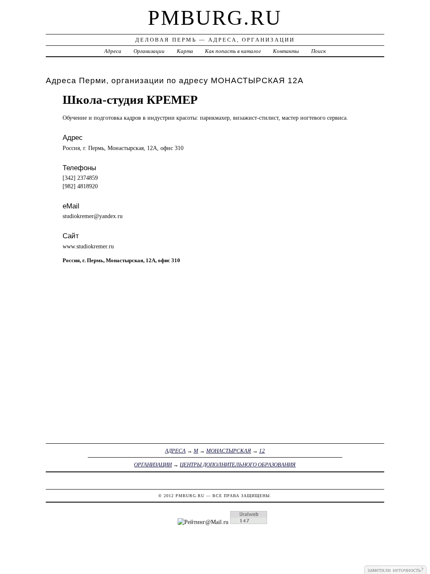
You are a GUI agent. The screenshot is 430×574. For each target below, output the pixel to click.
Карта (185, 51)
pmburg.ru (215, 17)
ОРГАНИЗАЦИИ (153, 464)
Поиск (318, 51)
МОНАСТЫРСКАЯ (228, 451)
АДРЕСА (175, 451)
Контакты (286, 51)
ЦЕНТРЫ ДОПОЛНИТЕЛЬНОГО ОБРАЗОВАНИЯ (238, 464)
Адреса (112, 51)
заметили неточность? (395, 569)
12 (262, 451)
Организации (149, 51)
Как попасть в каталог (233, 51)
